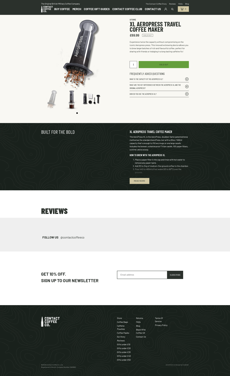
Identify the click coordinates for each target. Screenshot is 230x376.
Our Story (121, 336)
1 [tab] (77, 113)
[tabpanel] (51, 99)
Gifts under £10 (123, 344)
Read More (139, 181)
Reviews (121, 340)
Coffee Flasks (123, 333)
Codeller (186, 365)
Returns (139, 318)
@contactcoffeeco (72, 237)
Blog (138, 326)
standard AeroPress (152, 140)
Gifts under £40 (124, 356)
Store (133, 19)
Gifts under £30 (124, 352)
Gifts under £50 (124, 359)
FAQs (138, 322)
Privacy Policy (161, 325)
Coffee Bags (122, 322)
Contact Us (141, 336)
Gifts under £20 (124, 348)
